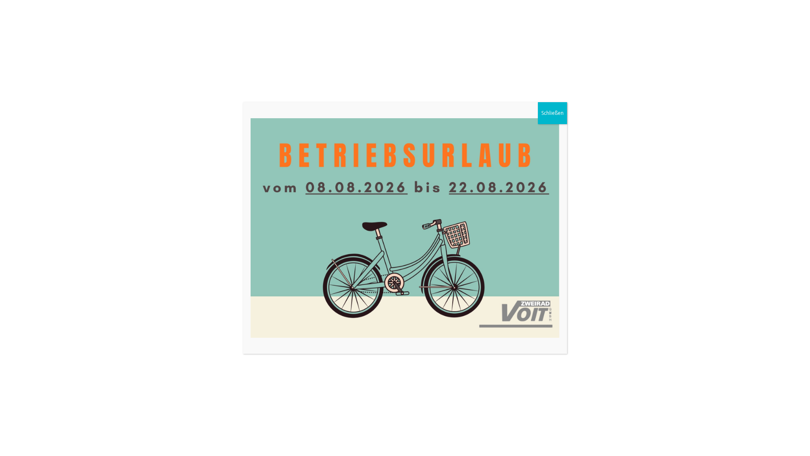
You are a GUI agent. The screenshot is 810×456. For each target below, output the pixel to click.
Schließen (552, 113)
